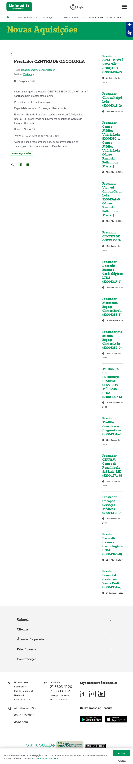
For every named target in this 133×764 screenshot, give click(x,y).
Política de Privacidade (47, 758)
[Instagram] (92, 694)
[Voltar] (11, 54)
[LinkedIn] (21, 164)
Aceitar (122, 753)
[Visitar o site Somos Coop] (40, 745)
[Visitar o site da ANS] (69, 745)
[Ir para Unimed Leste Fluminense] (19, 7)
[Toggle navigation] (124, 7)
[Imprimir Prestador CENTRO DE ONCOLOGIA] (12, 164)
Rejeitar (122, 761)
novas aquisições (21, 153)
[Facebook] (28, 164)
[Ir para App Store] (116, 719)
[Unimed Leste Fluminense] (9, 17)
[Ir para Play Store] (91, 719)
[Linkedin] (101, 694)
